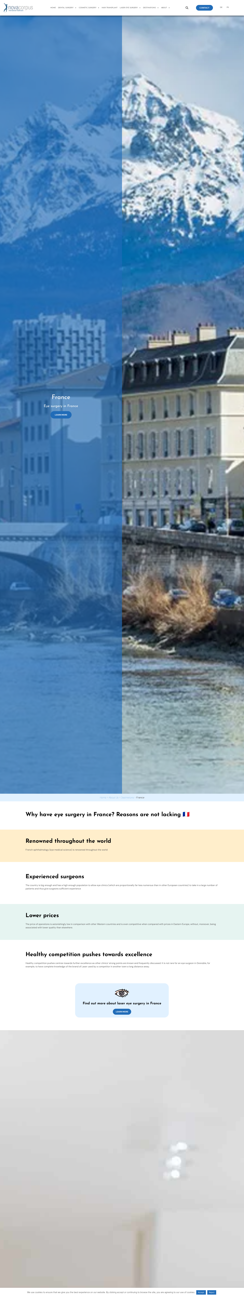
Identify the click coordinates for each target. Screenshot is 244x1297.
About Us (113, 797)
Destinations (127, 797)
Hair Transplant (109, 8)
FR (228, 7)
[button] (187, 8)
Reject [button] (211, 1292)
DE (221, 7)
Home (53, 8)
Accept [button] (201, 1292)
